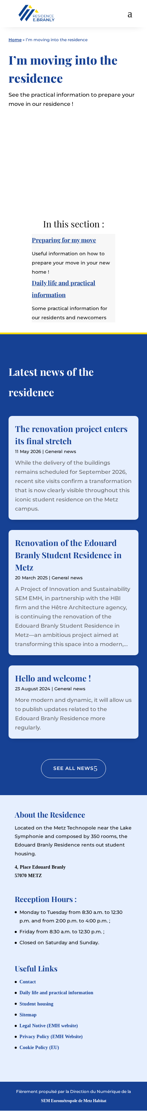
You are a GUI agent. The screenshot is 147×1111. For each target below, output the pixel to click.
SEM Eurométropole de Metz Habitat (73, 1100)
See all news (73, 768)
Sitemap (28, 1014)
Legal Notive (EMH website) (48, 1025)
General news (60, 451)
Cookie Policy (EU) (39, 1047)
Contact (27, 981)
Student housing (36, 1004)
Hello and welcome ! (53, 678)
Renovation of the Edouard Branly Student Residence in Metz (68, 555)
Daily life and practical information (56, 992)
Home (15, 39)
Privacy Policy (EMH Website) (51, 1036)
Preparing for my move (64, 240)
